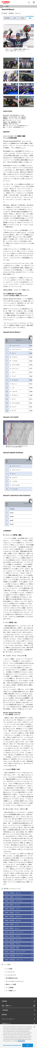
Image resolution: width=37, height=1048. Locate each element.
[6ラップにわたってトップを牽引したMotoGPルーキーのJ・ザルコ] (26, 101)
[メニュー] (34, 2)
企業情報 (4, 1001)
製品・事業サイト (7, 1005)
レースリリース (10, 972)
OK (27, 1045)
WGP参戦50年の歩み (12, 978)
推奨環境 (4, 1014)
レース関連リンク (11, 990)
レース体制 (9, 968)
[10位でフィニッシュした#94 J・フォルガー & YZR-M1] (10, 101)
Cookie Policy (21, 1041)
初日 (15, 18)
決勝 (30, 18)
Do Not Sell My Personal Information (12, 1045)
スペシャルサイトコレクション (15, 981)
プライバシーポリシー (8, 1019)
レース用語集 (9, 987)
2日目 (22, 18)
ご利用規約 (5, 1010)
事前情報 (7, 18)
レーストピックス (11, 975)
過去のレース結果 (11, 984)
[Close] (34, 1027)
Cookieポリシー (6, 1023)
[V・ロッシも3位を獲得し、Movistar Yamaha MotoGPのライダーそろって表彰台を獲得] (10, 76)
